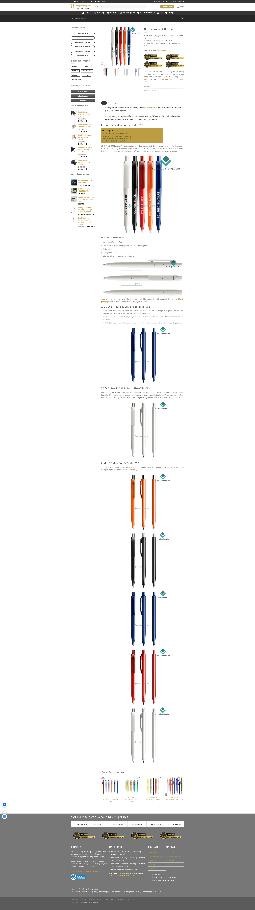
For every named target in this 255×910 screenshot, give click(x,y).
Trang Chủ (89, 13)
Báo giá (171, 860)
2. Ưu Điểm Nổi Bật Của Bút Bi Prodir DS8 (117, 136)
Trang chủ (74, 19)
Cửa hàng (172, 852)
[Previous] (104, 46)
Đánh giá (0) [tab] (112, 103)
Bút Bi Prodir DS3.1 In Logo (110, 800)
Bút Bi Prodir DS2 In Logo (174, 799)
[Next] (137, 46)
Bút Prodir (82, 19)
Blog (161, 13)
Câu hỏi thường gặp (175, 856)
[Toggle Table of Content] (159, 130)
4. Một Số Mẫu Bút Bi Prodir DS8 (114, 141)
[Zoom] (103, 64)
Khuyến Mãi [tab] (123, 103)
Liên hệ (170, 13)
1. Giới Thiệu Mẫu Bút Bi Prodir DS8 (115, 134)
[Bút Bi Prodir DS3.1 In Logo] (110, 786)
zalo (134, 470)
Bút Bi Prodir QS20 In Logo (153, 800)
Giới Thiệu (101, 13)
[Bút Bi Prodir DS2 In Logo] (174, 786)
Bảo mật (153, 864)
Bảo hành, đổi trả (156, 856)
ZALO (146, 79)
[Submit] (144, 7)
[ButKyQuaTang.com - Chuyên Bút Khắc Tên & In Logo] (81, 7)
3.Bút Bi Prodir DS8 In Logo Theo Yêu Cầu (117, 138)
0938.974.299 (165, 79)
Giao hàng (153, 860)
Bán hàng (153, 852)
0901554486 (127, 470)
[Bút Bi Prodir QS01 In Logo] (132, 786)
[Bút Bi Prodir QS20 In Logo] (153, 786)
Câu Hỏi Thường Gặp (147, 13)
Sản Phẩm (112, 13)
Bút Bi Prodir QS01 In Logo (132, 800)
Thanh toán (154, 868)
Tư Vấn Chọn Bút (129, 13)
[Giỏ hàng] (183, 1)
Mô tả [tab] (104, 103)
